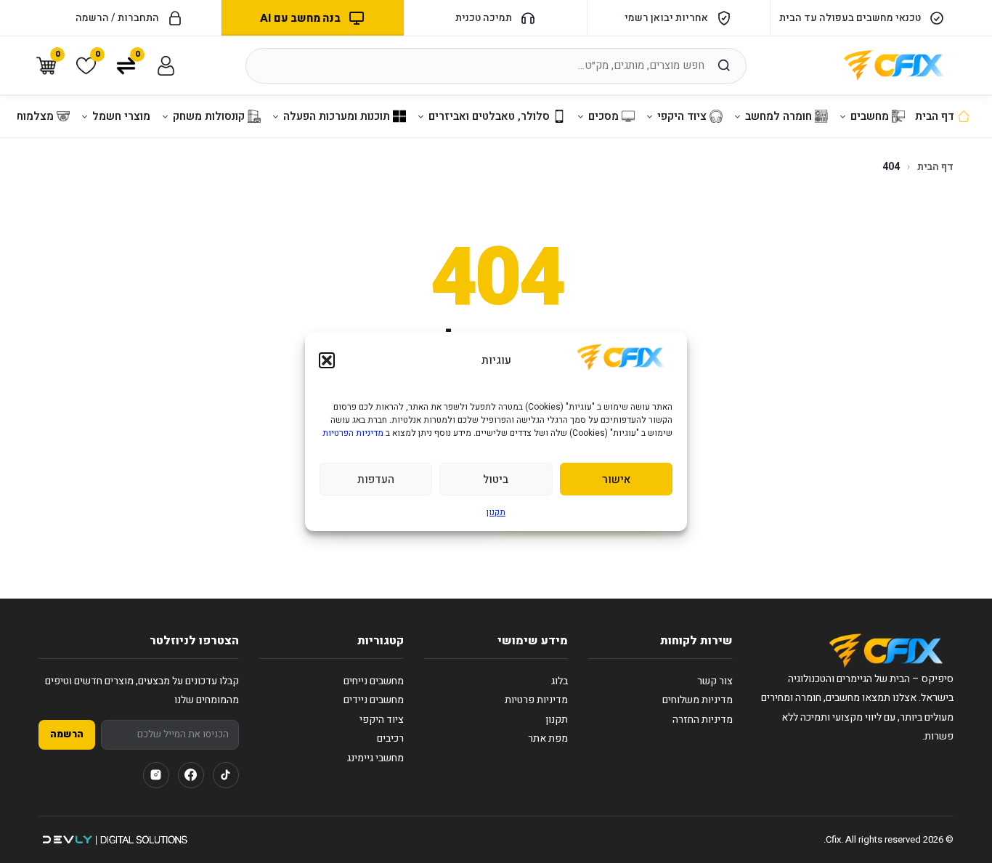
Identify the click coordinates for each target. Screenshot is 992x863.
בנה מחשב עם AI (300, 18)
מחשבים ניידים (373, 700)
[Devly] (114, 840)
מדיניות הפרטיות (352, 432)
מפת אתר (548, 738)
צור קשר (715, 681)
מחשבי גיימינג (375, 758)
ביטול (495, 479)
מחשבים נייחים (373, 681)
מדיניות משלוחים (697, 700)
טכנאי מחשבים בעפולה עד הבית (850, 17)
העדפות (375, 479)
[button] (327, 360)
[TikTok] (226, 775)
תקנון (496, 512)
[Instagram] (156, 775)
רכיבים (390, 738)
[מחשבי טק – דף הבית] (886, 651)
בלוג (559, 681)
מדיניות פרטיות (536, 700)
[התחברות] (165, 65)
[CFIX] (894, 65)
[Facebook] (191, 775)
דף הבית (935, 166)
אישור (616, 479)
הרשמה (67, 734)
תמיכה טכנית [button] (483, 17)
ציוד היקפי (381, 719)
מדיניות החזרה (702, 719)
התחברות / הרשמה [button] (117, 17)
